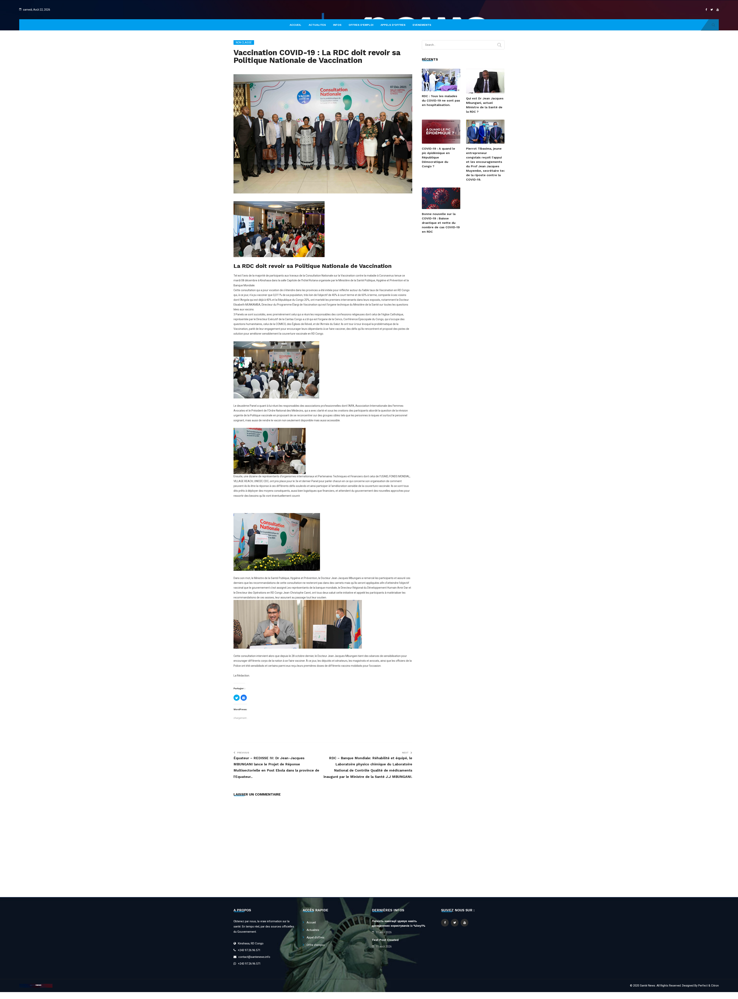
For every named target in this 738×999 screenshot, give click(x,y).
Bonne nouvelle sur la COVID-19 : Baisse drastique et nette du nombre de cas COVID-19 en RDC (441, 222)
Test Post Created (385, 940)
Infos (337, 24)
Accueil (311, 922)
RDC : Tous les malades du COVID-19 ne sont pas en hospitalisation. (441, 100)
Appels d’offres (393, 24)
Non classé (244, 42)
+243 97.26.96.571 (249, 950)
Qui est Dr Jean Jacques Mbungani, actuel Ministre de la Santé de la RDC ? (485, 105)
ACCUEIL (295, 24)
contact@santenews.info (254, 957)
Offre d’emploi (316, 945)
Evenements (422, 24)
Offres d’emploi (361, 24)
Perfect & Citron (708, 985)
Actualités (313, 930)
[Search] (499, 45)
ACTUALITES (317, 24)
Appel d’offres (315, 937)
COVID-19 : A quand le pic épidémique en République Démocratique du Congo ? (438, 157)
